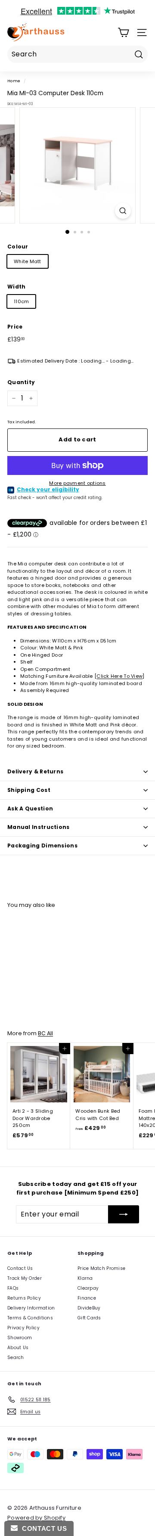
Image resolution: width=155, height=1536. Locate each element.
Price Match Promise (101, 1268)
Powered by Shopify (36, 1518)
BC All (45, 1033)
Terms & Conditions (30, 1318)
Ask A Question (30, 808)
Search (15, 1357)
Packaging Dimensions (42, 845)
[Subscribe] (123, 1214)
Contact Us (20, 1268)
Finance (87, 1298)
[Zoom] (123, 211)
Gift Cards (89, 1318)
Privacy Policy (23, 1328)
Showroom (19, 1337)
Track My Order (24, 1278)
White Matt (27, 261)
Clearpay (88, 1288)
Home (13, 81)
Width (16, 286)
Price (14, 326)
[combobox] (77, 54)
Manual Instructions (38, 827)
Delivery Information (31, 1308)
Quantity (21, 382)
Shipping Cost (28, 790)
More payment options (77, 483)
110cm (21, 301)
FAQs (13, 1288)
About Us (17, 1347)
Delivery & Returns (35, 771)
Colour (17, 246)
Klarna (85, 1278)
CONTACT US (42, 1528)
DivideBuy (89, 1308)
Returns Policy (24, 1298)
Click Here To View (119, 676)
